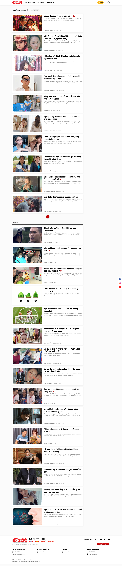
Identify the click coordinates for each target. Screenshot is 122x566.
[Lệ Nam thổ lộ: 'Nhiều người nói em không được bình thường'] (27, 456)
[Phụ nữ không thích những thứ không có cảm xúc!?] (27, 255)
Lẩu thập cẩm (48, 131)
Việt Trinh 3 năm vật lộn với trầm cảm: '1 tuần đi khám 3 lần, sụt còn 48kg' (63, 37)
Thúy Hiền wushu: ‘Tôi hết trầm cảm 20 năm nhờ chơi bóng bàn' (62, 97)
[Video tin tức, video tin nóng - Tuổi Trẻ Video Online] (44, 541)
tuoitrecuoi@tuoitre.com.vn (70, 552)
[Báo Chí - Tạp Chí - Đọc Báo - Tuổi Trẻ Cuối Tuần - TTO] (37, 541)
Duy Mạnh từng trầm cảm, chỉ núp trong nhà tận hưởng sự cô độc (62, 77)
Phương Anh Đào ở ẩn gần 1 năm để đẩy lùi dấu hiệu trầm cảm (62, 490)
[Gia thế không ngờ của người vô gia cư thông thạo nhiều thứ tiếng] (27, 163)
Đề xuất (51, 2)
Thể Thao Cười (48, 110)
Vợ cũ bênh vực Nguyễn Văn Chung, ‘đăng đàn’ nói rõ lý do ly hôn (61, 410)
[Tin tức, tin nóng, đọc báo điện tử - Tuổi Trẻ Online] (31, 541)
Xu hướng (31, 2)
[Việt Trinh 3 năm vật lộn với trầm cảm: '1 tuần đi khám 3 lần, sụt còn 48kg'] (27, 43)
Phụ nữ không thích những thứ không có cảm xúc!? (62, 249)
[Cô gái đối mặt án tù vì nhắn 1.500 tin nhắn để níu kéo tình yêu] (27, 376)
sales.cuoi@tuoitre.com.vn (20, 554)
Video (45, 262)
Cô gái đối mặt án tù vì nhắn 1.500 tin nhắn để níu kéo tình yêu (62, 370)
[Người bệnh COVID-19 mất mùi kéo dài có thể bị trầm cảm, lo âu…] (27, 516)
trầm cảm (36, 10)
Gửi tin (101, 2)
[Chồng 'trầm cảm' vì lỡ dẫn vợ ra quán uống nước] (27, 436)
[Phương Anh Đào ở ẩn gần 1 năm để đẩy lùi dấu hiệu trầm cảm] (27, 496)
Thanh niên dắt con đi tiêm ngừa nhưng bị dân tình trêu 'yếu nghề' (63, 269)
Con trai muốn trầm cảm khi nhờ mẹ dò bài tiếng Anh (61, 390)
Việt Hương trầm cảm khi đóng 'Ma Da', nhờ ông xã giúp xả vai (62, 178)
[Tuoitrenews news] (51, 541)
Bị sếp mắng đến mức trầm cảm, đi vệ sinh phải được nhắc (62, 117)
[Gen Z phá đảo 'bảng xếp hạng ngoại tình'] (27, 204)
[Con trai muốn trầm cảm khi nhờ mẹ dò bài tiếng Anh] (27, 396)
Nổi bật (42, 2)
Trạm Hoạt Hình (48, 30)
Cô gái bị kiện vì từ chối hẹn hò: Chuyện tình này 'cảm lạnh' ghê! (62, 350)
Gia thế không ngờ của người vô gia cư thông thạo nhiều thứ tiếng (62, 157)
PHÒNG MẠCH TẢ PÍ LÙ (49, 524)
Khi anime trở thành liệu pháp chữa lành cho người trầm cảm (62, 57)
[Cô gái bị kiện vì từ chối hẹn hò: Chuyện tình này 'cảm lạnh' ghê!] (27, 356)
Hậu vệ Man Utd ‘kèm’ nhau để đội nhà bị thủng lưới (61, 309)
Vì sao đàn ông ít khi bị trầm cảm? (58, 16)
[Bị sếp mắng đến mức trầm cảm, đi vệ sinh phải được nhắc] (27, 123)
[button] (59, 2)
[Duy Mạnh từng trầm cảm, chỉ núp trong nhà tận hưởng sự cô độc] (27, 83)
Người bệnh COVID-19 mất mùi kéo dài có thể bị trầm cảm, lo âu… (63, 510)
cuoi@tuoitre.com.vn (43, 552)
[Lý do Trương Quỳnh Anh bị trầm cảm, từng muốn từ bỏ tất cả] (27, 143)
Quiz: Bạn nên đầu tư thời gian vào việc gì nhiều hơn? (61, 289)
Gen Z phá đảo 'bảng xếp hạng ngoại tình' (61, 197)
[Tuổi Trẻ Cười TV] (105, 539)
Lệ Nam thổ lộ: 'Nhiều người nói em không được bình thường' (61, 450)
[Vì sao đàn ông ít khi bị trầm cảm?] (27, 23)
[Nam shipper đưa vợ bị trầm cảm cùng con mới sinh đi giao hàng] (27, 336)
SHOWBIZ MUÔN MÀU (49, 50)
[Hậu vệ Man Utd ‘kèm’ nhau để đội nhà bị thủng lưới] (27, 315)
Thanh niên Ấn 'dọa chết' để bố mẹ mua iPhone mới (60, 229)
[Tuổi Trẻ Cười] (109, 539)
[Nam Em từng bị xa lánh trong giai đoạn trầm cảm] (27, 476)
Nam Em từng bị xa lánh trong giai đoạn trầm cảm (62, 470)
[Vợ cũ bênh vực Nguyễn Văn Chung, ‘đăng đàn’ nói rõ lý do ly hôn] (27, 416)
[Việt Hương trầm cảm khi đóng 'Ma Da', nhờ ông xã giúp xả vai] (27, 184)
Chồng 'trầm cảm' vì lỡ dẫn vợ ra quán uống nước (62, 430)
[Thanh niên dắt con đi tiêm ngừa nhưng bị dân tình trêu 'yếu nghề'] (27, 275)
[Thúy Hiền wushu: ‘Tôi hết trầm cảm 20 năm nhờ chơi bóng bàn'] (27, 103)
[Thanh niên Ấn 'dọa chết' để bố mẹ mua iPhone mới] (27, 235)
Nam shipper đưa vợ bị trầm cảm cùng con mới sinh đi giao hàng (61, 330)
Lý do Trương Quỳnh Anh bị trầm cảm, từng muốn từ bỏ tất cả (61, 137)
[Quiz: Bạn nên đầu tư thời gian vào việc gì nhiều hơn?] (27, 295)
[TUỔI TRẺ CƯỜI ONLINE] (19, 540)
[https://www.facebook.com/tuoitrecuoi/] (101, 539)
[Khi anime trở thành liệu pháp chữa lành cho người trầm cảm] (27, 63)
